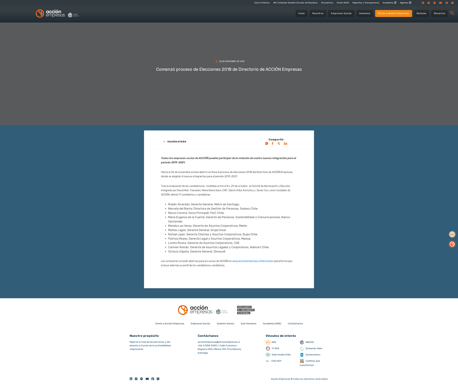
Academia (388, 2)
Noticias (422, 13)
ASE (273, 342)
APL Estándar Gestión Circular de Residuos (295, 2)
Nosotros (317, 13)
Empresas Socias (341, 13)
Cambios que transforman (310, 362)
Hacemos (365, 13)
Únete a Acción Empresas (393, 13)
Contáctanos (295, 323)
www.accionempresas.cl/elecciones (253, 261)
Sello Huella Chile (281, 354)
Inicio (301, 13)
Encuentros (327, 2)
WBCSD (309, 342)
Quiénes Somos (225, 323)
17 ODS (275, 348)
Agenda (404, 2)
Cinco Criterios (262, 2)
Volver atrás (176, 141)
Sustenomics (312, 354)
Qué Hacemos (248, 323)
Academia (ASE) (272, 323)
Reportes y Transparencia (366, 2)
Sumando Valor (314, 348)
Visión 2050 (343, 2)
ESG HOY (276, 360)
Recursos (439, 13)
